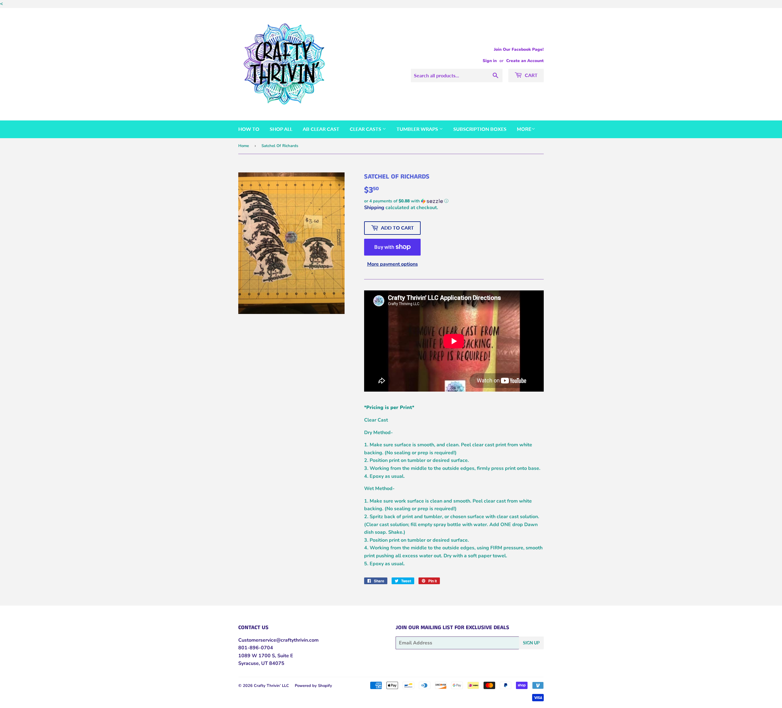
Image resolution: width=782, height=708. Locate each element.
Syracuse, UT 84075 (261, 663)
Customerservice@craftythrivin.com (278, 640)
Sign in (490, 61)
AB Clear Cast (321, 129)
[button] (454, 201)
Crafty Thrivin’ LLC (271, 685)
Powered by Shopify (313, 685)
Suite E (284, 655)
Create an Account (525, 61)
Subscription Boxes (479, 129)
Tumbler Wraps (417, 129)
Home (243, 146)
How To (248, 129)
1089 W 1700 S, (257, 655)
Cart (531, 75)
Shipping (374, 207)
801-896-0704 (255, 647)
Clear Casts (366, 129)
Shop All (281, 129)
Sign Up (531, 642)
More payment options (392, 264)
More (524, 129)
